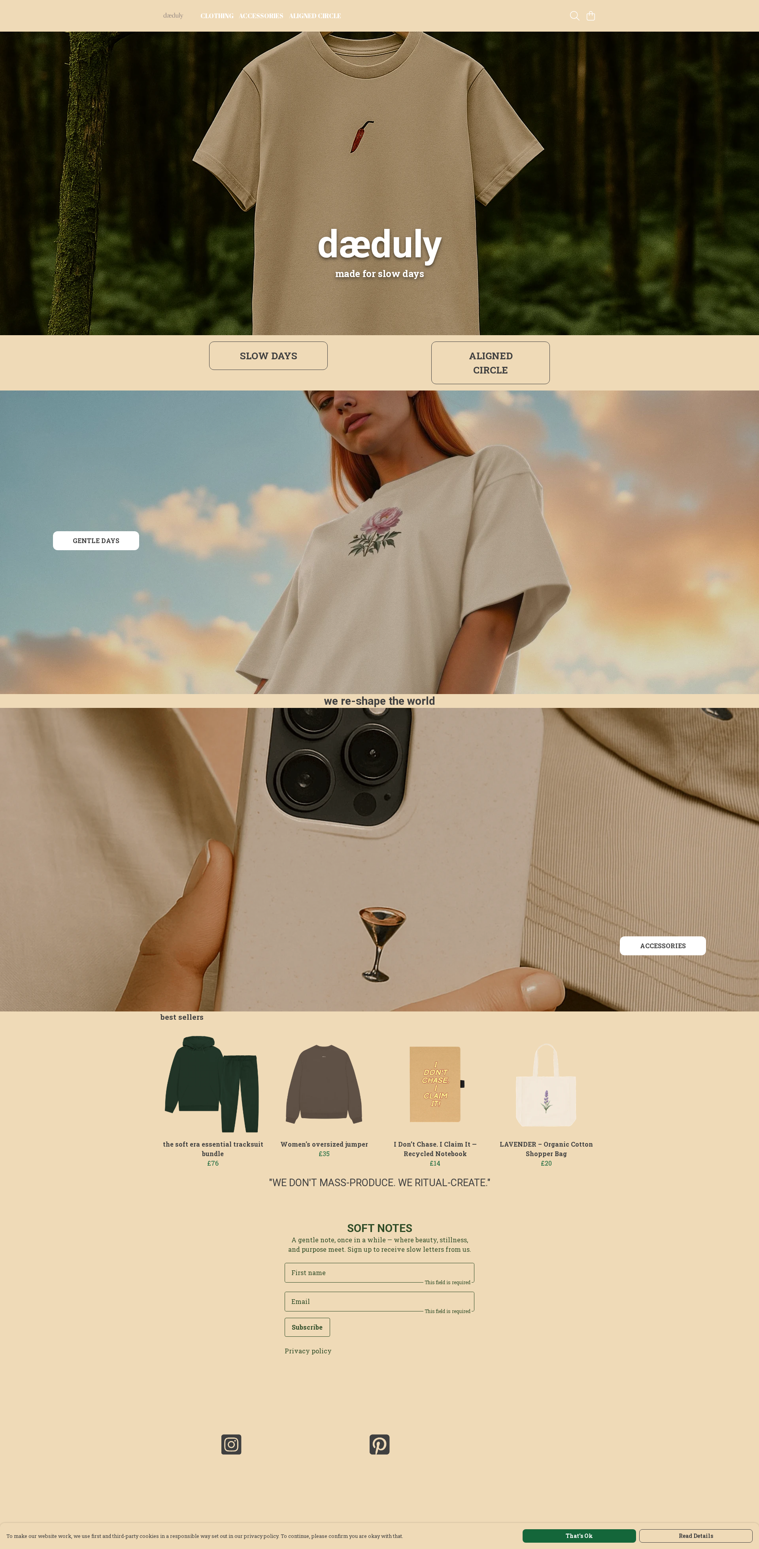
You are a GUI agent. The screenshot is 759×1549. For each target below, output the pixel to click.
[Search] (575, 16)
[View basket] (591, 16)
